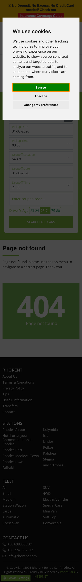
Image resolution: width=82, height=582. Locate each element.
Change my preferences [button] (41, 105)
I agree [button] (41, 87)
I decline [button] (41, 96)
